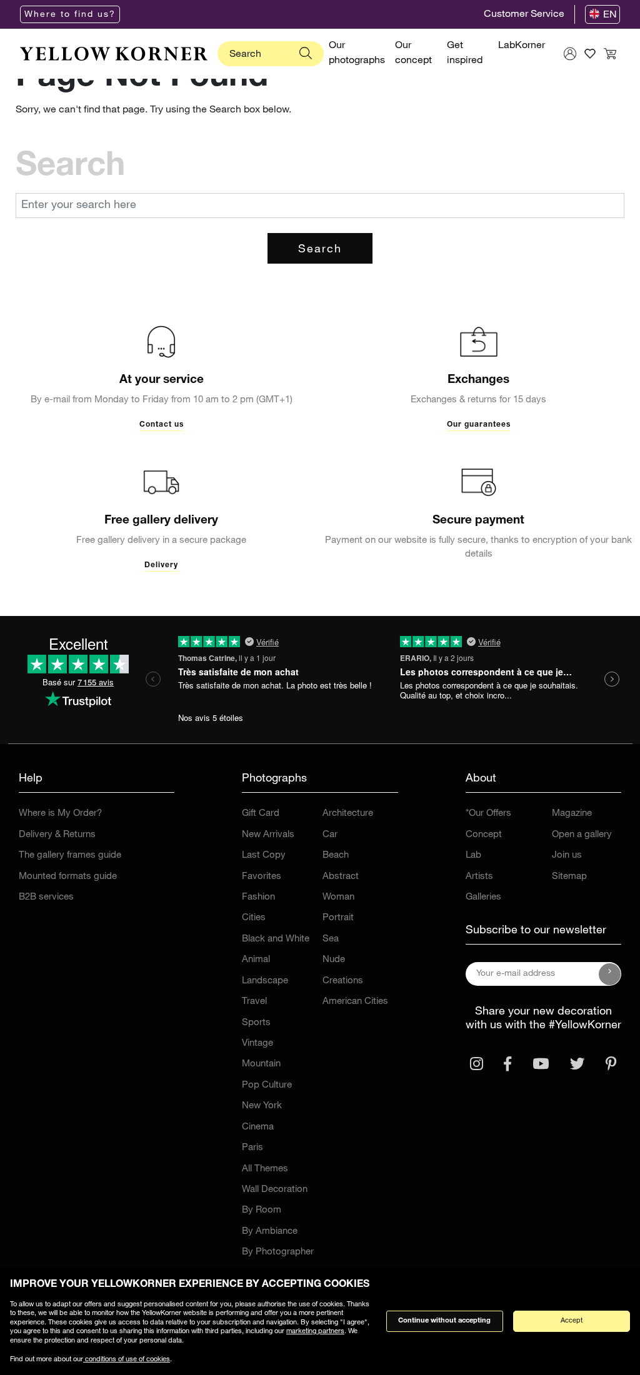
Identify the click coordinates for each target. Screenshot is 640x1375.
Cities (254, 918)
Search (320, 250)
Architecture (347, 813)
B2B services (46, 897)
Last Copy (264, 855)
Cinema (258, 1127)
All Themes (265, 1169)
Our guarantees (479, 425)
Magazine (572, 813)
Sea (330, 939)
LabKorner (521, 46)
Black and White (275, 939)
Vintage (257, 1043)
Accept (571, 1321)
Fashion (258, 897)
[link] (114, 54)
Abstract (340, 876)
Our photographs (357, 53)
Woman (338, 897)
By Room (261, 1210)
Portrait (338, 918)
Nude (333, 960)
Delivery (161, 565)
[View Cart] (610, 54)
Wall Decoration (275, 1189)
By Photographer (278, 1252)
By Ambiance (270, 1231)
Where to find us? (70, 15)
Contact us (161, 425)
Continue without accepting (444, 1321)
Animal (256, 960)
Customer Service (524, 15)
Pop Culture (267, 1085)
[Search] (305, 53)
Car (330, 835)
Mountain (261, 1064)
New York (262, 1106)
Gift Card (260, 813)
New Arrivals (268, 835)
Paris (252, 1148)
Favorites (261, 876)
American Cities (355, 1001)
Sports (256, 1023)
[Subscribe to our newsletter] (610, 974)
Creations (342, 981)
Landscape (265, 981)
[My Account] (570, 54)
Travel (254, 1001)
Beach (335, 855)
